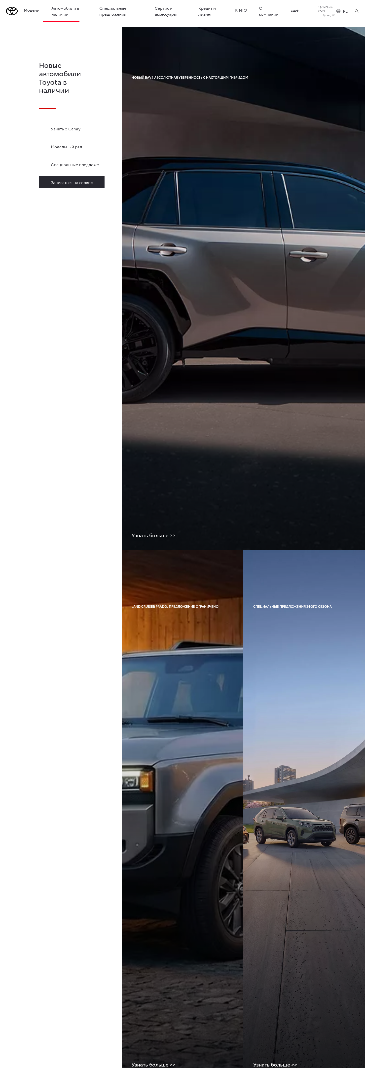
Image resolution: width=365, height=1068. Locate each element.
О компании (269, 11)
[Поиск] (356, 10)
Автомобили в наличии (65, 11)
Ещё (294, 10)
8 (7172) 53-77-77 (325, 9)
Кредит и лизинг (207, 11)
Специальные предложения (112, 11)
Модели (31, 10)
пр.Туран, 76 (327, 15)
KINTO (241, 10)
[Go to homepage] (12, 11)
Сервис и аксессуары (166, 11)
